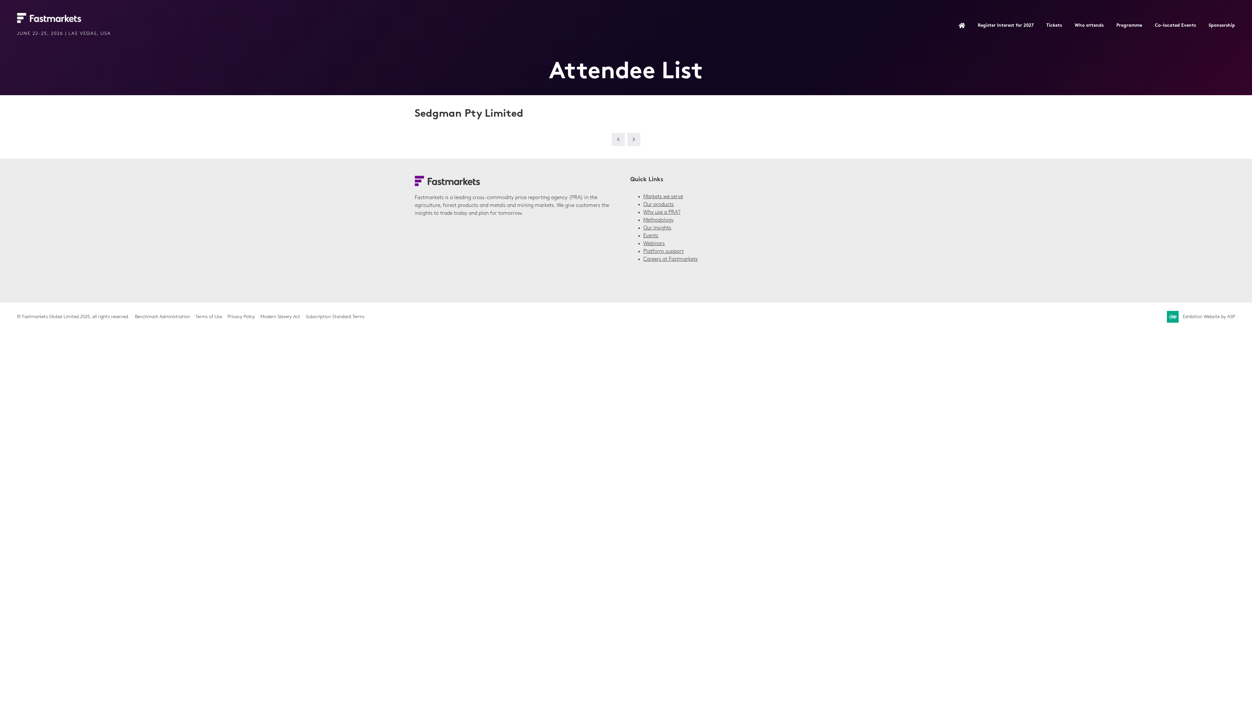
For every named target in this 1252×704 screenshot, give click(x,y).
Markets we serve (663, 196)
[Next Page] (633, 139)
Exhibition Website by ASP (1209, 317)
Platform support (663, 251)
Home (962, 26)
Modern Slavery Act (280, 317)
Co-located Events (1175, 25)
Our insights (657, 228)
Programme (1129, 25)
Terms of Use (209, 317)
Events (650, 236)
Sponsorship (1222, 25)
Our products (658, 204)
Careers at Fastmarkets (670, 259)
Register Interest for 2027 (1006, 25)
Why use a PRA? (661, 212)
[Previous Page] (618, 139)
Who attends (1089, 25)
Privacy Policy (241, 317)
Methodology (658, 220)
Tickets (1054, 25)
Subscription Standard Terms (335, 317)
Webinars (654, 243)
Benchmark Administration (162, 317)
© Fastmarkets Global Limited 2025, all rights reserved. (73, 317)
